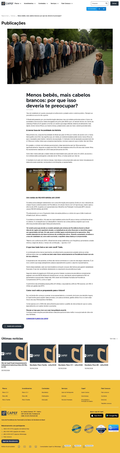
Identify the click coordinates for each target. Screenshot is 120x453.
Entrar (114, 3)
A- (99, 9)
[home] (8, 3)
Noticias (13, 16)
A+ (104, 9)
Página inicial (5, 16)
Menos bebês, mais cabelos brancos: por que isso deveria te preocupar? (39, 16)
